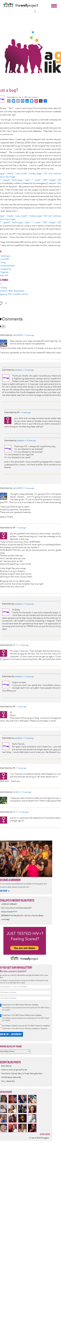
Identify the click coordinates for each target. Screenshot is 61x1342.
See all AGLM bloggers (40, 1138)
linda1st (16, 792)
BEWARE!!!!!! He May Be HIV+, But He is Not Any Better (22, 916)
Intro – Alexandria (8, 1081)
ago (29, 335)
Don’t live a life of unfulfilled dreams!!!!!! (16, 908)
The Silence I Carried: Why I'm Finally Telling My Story (21, 1074)
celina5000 (18, 335)
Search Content (35, 11)
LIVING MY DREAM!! (9, 904)
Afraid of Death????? (9, 912)
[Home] (26, 5)
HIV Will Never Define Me (11, 1077)
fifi (14, 645)
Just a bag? (5, 919)
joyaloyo (34, 97)
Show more (45, 1134)
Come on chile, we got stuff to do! (14, 1070)
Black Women (6, 1066)
